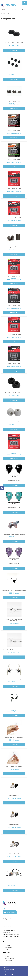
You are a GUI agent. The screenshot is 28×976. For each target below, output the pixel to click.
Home (3, 13)
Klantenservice (8, 947)
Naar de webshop (10, 912)
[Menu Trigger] (24, 3)
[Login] (19, 9)
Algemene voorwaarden (10, 971)
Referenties (8, 945)
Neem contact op (10, 909)
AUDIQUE (11, 4)
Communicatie (8, 960)
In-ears (7, 956)
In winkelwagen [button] (14, 541)
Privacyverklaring (9, 969)
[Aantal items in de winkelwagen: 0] (23, 9)
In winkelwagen (14, 50)
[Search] (15, 9)
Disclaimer (7, 967)
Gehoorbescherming (10, 958)
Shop (6, 949)
